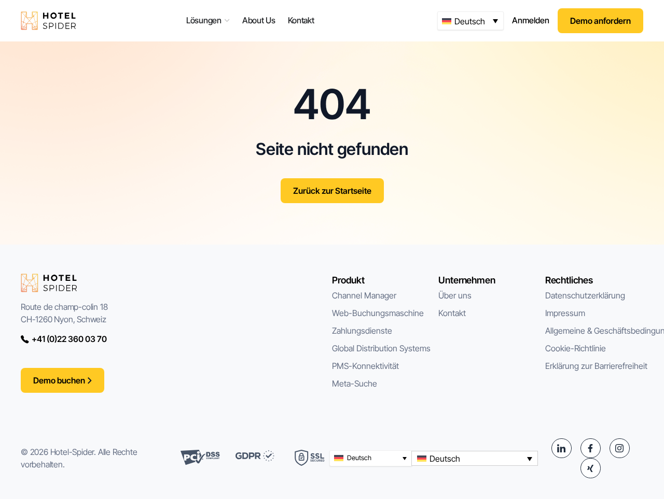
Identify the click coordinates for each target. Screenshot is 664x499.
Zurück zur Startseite (332, 191)
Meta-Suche (354, 383)
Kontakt (452, 313)
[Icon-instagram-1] (619, 448)
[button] (470, 20)
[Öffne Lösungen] (227, 20)
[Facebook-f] (590, 448)
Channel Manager (364, 295)
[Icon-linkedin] (561, 448)
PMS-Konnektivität (365, 366)
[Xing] (590, 468)
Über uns (455, 295)
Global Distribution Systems (381, 348)
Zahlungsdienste (362, 330)
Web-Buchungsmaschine (378, 313)
